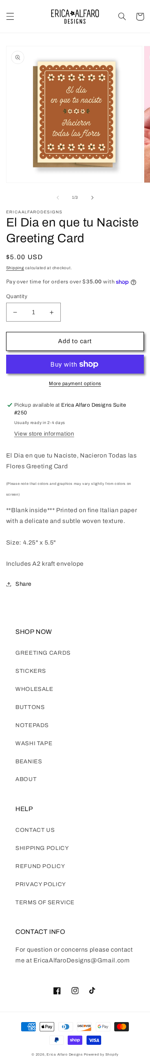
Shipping (15, 268)
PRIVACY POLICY (40, 884)
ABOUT (26, 779)
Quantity (16, 296)
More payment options (75, 383)
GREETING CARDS (43, 653)
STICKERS (30, 671)
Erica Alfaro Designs (65, 1054)
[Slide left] (57, 197)
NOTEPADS (32, 725)
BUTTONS (30, 707)
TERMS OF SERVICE (45, 902)
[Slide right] (92, 197)
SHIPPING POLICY (42, 848)
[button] (10, 16)
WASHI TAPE (33, 743)
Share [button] (23, 584)
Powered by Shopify (101, 1054)
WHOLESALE (34, 689)
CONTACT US (35, 830)
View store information (44, 434)
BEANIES (28, 761)
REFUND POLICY (40, 866)
